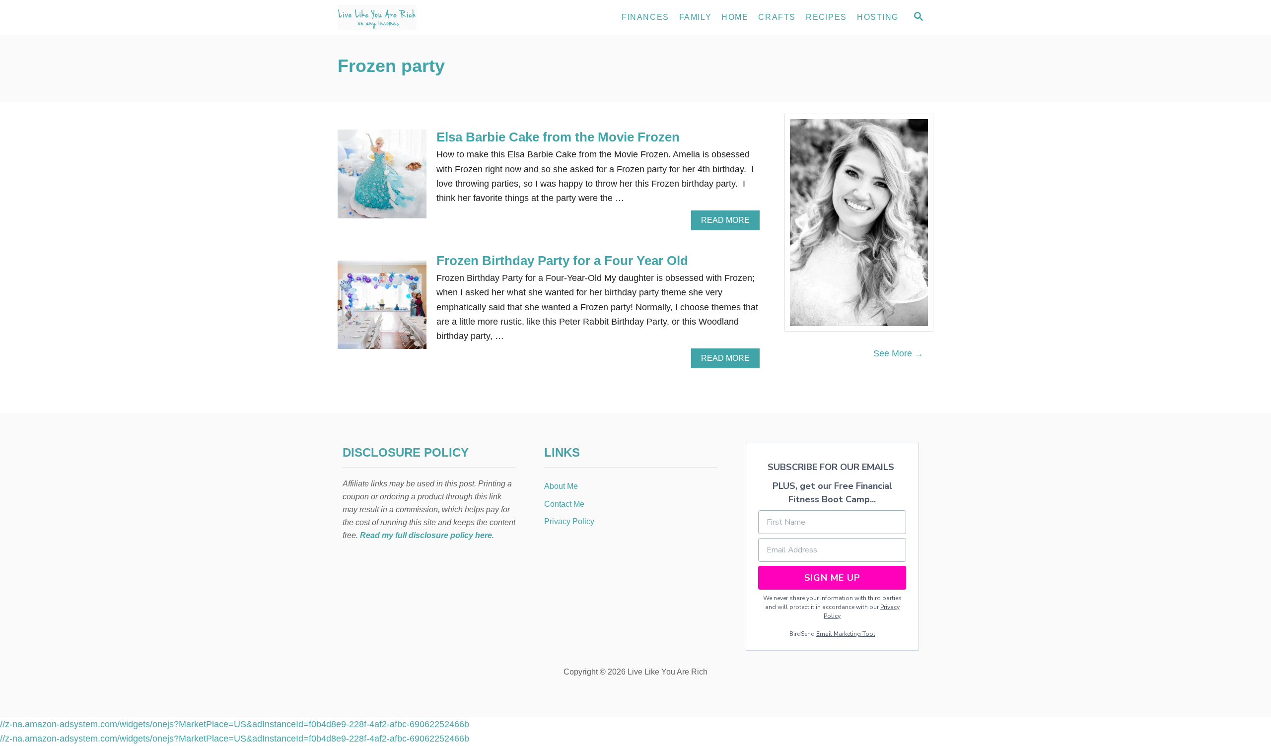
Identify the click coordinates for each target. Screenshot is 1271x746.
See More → (898, 353)
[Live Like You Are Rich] (427, 17)
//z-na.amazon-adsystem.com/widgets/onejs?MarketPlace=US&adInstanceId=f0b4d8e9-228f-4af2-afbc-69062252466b (234, 724)
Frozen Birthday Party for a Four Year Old (562, 260)
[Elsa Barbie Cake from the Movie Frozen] (382, 178)
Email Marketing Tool (845, 634)
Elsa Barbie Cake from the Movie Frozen (558, 137)
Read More (728, 222)
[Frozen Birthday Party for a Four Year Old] (382, 309)
